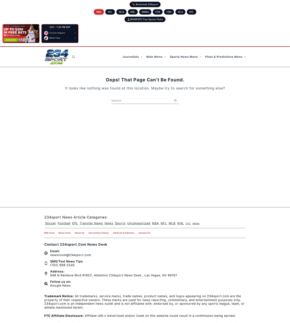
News (109, 223)
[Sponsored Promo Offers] (21, 33)
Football (64, 223)
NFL (110, 12)
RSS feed (49, 233)
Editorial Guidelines (123, 233)
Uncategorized (138, 223)
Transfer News (91, 223)
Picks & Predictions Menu (224, 56)
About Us (79, 233)
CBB (169, 12)
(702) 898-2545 (62, 265)
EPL (191, 12)
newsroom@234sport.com (70, 255)
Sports (120, 223)
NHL (132, 12)
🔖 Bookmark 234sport (145, 4)
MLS (180, 12)
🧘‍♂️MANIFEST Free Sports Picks (145, 19)
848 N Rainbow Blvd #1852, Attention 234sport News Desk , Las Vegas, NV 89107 (113, 275)
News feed (64, 233)
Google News (60, 285)
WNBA (145, 12)
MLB (121, 12)
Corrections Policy (99, 233)
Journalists (131, 56)
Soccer (50, 223)
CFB (157, 12)
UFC (188, 223)
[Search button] (175, 100)
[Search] (73, 57)
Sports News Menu (184, 56)
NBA (98, 12)
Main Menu (154, 56)
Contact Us (144, 233)
